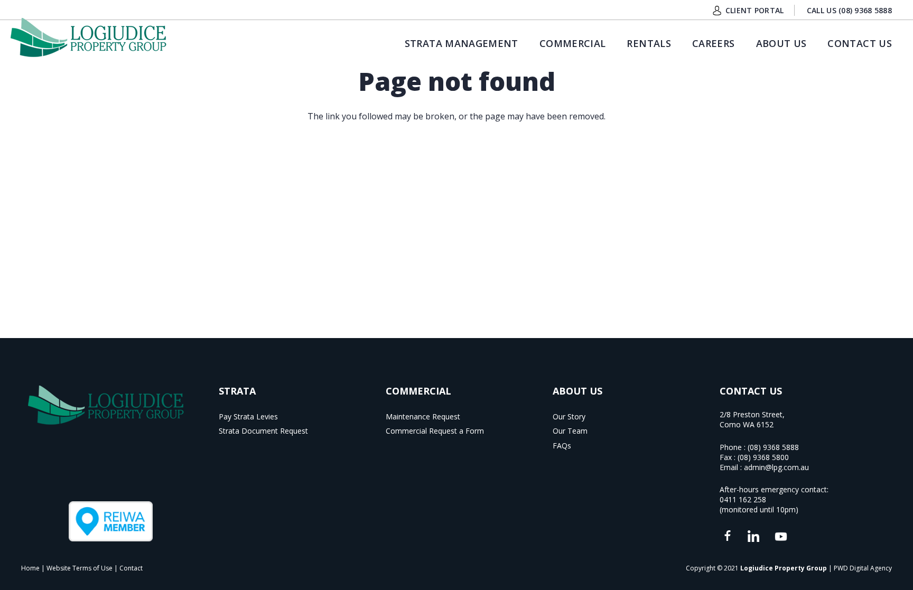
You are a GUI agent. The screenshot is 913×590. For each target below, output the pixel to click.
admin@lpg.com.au (776, 467)
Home (30, 568)
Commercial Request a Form (435, 431)
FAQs (562, 446)
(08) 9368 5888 (773, 447)
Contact (131, 568)
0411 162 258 (743, 499)
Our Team (570, 431)
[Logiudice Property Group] (88, 37)
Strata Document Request (263, 431)
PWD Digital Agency (863, 568)
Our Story (569, 416)
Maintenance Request (423, 416)
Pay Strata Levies (248, 416)
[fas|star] (727, 536)
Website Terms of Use (79, 568)
